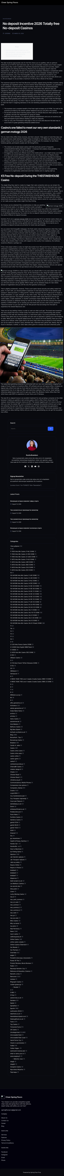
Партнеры (13, 1072)
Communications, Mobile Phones (20, 782)
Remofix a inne (15, 974)
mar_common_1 (15, 907)
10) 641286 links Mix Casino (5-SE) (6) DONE (24, 588)
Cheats (12, 772)
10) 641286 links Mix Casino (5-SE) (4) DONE (24, 586)
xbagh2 (12, 1064)
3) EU (12, 665)
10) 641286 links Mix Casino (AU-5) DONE (23, 620)
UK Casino (13, 1029)
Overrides (13, 952)
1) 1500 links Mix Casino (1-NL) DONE (22, 551)
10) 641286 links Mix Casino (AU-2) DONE (23, 615)
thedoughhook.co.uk (16, 1019)
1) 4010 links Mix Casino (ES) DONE (21, 570)
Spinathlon (13, 1006)
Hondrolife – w (15, 846)
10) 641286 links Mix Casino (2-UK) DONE (23, 578)
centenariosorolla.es (16, 764)
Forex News (14, 814)
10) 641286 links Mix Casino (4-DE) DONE (23, 583)
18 (11, 639)
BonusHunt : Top (15, 737)
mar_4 (12, 897)
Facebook (4, 1152)
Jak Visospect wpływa (17, 859)
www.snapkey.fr (15, 1056)
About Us (4, 1118)
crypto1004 (14, 793)
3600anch (13, 671)
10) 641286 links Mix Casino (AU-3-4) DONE (24, 618)
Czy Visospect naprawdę (18, 798)
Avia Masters (14, 724)
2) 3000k (13, 650)
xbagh (12, 1061)
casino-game (14, 758)
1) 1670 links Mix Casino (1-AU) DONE (22, 559)
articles (12, 716)
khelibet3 (13, 873)
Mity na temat (14, 923)
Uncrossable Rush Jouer (18, 1037)
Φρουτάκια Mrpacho (16, 1069)
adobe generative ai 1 (17, 708)
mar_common (14, 905)
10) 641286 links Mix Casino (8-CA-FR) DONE (24, 604)
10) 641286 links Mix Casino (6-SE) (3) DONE (24, 596)
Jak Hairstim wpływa (16, 857)
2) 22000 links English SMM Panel (21, 647)
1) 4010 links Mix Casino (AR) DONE (21, 562)
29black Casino (15, 658)
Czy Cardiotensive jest (17, 796)
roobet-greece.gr (15, 984)
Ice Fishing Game (15, 851)
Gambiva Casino (15, 820)
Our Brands (13, 947)
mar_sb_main (14, 918)
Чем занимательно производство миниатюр (24, 510)
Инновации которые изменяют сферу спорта (24, 501)
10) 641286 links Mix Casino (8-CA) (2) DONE (24, 607)
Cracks (12, 790)
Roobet (16, 987)
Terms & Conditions (7, 1143)
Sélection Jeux (18, 1059)
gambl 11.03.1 (14, 828)
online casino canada (17, 942)
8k (11, 697)
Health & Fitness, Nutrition (18, 841)
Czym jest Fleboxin (16, 801)
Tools (12, 1021)
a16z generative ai (16, 703)
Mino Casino (14, 921)
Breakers (13, 743)
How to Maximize (15, 849)
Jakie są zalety (15, 862)
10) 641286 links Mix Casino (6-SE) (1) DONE (24, 591)
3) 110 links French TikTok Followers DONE (23, 663)
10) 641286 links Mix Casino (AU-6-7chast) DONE (26, 623)
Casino (12, 748)
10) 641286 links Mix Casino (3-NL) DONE (23, 580)
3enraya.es (13, 673)
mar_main (13, 913)
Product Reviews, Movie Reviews (20, 963)
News (12, 931)
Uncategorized (7, 18)
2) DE (12, 655)
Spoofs (12, 1008)
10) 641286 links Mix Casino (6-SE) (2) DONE (24, 594)
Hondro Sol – (14, 843)
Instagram (4, 1154)
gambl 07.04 (14, 822)
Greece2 (13, 833)
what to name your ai (17, 1053)
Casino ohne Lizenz (16, 751)
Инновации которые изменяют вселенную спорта (26, 528)
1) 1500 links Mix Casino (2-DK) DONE (22, 554)
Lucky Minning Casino (17, 894)
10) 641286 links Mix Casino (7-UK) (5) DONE (24, 602)
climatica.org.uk (15, 780)
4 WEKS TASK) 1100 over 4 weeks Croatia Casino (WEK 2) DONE (30, 681)
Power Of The (14, 960)
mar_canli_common (16, 899)
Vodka (12, 1045)
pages (12, 955)
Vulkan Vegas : (15, 1048)
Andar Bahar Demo (16, 711)
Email (3, 1157)
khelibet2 (13, 870)
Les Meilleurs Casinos (17, 883)
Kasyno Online (14, 865)
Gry (11, 836)
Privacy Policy (5, 1140)
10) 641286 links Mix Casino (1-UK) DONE (23, 575)
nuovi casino (14, 934)
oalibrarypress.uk (15, 936)
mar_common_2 (15, 910)
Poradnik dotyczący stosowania (20, 958)
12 (11, 631)
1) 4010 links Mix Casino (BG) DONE (21, 565)
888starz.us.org (15, 695)
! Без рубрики (14, 546)
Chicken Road (14, 774)
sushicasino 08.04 (16, 1011)
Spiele (12, 1003)
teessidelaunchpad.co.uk (18, 1016)
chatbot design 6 (15, 769)
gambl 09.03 (14, 825)
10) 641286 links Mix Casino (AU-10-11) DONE (24, 612)
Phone (3, 1160)
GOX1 (12, 830)
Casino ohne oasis (16, 753)
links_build (13, 889)
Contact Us (4, 1120)
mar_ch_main (14, 902)
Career (3, 1123)
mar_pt (12, 915)
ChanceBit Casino (15, 766)
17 (11, 636)
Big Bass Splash (15, 729)
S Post (12, 995)
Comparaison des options (18, 785)
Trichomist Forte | (15, 1027)
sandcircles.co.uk (15, 998)
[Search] (50, 429)
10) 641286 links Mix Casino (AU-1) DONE (23, 610)
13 (11, 634)
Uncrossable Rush (16, 1035)
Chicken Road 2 (15, 777)
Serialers (13, 1000)
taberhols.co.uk (15, 1014)
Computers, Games (16, 788)
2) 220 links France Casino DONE (20, 644)
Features (4, 1137)
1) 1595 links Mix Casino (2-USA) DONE (22, 557)
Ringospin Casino (15, 982)
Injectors (13, 854)
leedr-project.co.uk (16, 881)
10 (11, 573)
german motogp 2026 (21, 219)
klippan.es (13, 878)
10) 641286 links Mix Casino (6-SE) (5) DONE (24, 599)
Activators (13, 705)
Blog (11, 735)
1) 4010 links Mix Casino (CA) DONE (21, 567)
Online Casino (14, 939)
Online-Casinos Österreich (18, 944)
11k (11, 628)
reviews (12, 979)
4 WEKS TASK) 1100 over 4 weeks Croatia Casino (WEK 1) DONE (30, 679)
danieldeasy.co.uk (15, 804)
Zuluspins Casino (15, 1067)
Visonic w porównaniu (17, 1043)
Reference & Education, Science (20, 971)
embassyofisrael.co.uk (17, 809)
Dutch (12, 806)
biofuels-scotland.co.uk (17, 732)
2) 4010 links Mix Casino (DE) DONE (21, 652)
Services (4, 1134)
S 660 (12, 992)
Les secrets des (15, 886)
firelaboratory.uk (15, 812)
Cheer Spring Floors (9, 2)
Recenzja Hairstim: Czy (17, 968)
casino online (14, 756)
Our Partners (14, 950)
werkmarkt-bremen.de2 (17, 1051)
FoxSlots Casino (15, 817)
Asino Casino (14, 719)
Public (12, 966)
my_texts (13, 926)
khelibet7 (13, 875)
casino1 (12, 761)
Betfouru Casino (15, 727)
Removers (13, 976)
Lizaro (12, 891)
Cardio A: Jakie (15, 745)
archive (12, 713)
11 (10, 626)
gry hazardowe (15, 838)
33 (11, 668)
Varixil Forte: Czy (15, 1040)
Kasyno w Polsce (15, 867)
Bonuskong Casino (16, 740)
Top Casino (13, 1024)
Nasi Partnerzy (15, 929)
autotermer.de (14, 721)
